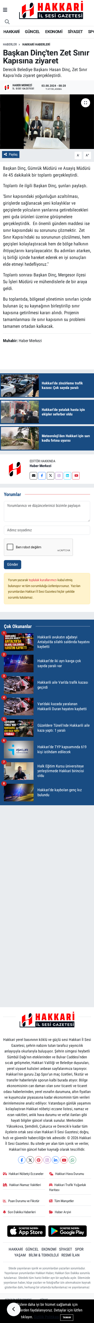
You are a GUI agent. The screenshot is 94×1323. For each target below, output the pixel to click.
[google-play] (67, 1232)
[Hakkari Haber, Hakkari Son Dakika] (51, 10)
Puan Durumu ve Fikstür (23, 1201)
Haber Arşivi (63, 1212)
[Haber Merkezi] (15, 468)
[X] (30, 1160)
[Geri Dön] (14, 1309)
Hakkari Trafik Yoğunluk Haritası (67, 1187)
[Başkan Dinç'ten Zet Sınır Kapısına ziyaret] (47, 121)
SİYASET (75, 31)
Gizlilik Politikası (46, 1317)
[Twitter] (50, 475)
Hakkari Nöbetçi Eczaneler (26, 1174)
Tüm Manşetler (64, 1201)
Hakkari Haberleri (36, 44)
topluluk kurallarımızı (43, 580)
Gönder (12, 564)
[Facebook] (42, 475)
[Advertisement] (47, 855)
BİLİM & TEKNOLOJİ (44, 1255)
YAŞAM (20, 1255)
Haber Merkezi (40, 466)
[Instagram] (59, 475)
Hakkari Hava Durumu (69, 1174)
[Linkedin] (67, 475)
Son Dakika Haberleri (22, 1212)
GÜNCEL (32, 31)
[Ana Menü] (5, 10)
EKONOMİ (53, 31)
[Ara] (7, 22)
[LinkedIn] (55, 1160)
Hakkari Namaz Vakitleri (25, 1185)
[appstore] (26, 1232)
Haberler (10, 44)
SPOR (79, 1249)
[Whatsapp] (72, 1160)
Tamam (67, 1317)
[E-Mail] (33, 475)
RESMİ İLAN (70, 1255)
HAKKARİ (11, 31)
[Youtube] (76, 475)
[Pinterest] (38, 1160)
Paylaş (13, 154)
